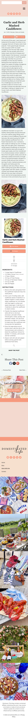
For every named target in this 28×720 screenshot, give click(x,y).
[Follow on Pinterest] (14, 14)
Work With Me (6, 468)
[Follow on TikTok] (20, 14)
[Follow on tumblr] (17, 14)
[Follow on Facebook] (11, 14)
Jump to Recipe (9, 37)
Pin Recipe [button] (15, 251)
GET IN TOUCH (14, 390)
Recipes (12, 32)
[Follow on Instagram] (8, 14)
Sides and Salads (19, 32)
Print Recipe (20, 37)
